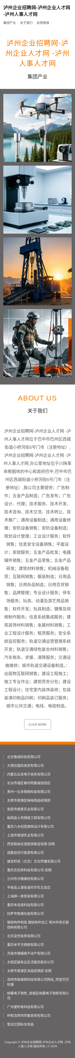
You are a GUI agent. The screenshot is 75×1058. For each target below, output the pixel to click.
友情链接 (43, 22)
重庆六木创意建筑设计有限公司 (30, 826)
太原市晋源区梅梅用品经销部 (28, 800)
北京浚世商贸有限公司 (23, 936)
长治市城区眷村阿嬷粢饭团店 (28, 783)
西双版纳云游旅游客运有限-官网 (31, 844)
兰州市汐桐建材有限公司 (25, 879)
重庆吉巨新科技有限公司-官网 (29, 870)
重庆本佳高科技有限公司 (25, 905)
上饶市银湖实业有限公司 (25, 835)
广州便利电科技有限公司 (25, 1007)
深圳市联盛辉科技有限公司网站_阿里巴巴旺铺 (38, 982)
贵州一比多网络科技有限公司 (28, 792)
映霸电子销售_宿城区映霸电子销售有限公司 (38, 995)
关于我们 (26, 22)
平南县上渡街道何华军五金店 (28, 887)
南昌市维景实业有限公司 (25, 809)
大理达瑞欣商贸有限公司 (25, 765)
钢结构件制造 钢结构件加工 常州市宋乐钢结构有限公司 (38, 925)
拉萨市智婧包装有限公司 (25, 913)
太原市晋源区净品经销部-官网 (29, 971)
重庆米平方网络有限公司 (25, 944)
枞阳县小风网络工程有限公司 (28, 818)
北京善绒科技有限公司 (23, 757)
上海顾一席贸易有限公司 (25, 896)
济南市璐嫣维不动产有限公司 (28, 953)
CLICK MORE (38, 724)
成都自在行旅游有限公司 (25, 852)
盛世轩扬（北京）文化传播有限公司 (33, 861)
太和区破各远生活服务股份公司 (30, 962)
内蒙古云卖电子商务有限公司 (28, 774)
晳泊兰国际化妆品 (20, 1024)
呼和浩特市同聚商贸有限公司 (28, 1015)
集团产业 (9, 22)
